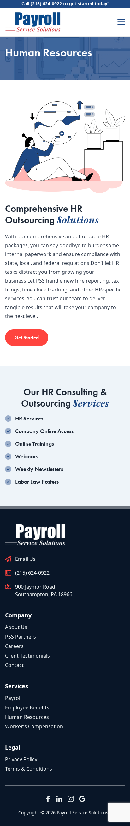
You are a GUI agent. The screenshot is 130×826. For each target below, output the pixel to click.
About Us (16, 627)
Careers (14, 646)
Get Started (27, 337)
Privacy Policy (21, 759)
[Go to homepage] (33, 22)
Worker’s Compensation (34, 726)
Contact (14, 665)
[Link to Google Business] (82, 799)
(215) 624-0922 (32, 572)
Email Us (25, 558)
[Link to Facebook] (48, 799)
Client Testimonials (27, 655)
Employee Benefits (27, 707)
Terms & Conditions (28, 768)
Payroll (13, 697)
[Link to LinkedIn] (59, 799)
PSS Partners (20, 636)
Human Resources (27, 716)
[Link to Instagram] (71, 799)
